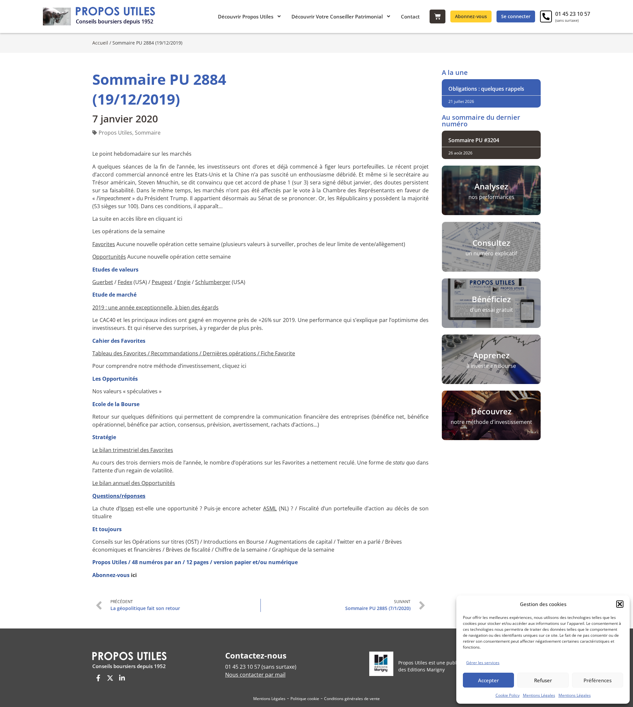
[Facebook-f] (98, 678)
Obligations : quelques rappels (486, 88)
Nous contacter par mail (255, 674)
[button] (620, 604)
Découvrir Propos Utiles (245, 16)
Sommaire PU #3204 (473, 140)
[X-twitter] (110, 678)
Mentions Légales (539, 695)
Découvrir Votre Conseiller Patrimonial (337, 16)
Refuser (543, 680)
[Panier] (437, 16)
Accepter (488, 680)
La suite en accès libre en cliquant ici (137, 218)
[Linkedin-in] (122, 678)
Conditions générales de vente (352, 698)
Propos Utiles (115, 132)
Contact (410, 16)
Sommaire (148, 132)
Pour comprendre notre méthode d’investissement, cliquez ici (169, 366)
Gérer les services (482, 662)
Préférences (598, 680)
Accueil (100, 43)
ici (134, 575)
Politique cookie (304, 698)
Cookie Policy (508, 695)
